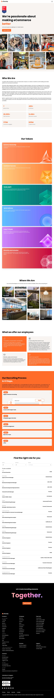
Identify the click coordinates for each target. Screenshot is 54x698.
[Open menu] (52, 1)
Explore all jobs (6, 30)
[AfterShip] (4, 1)
